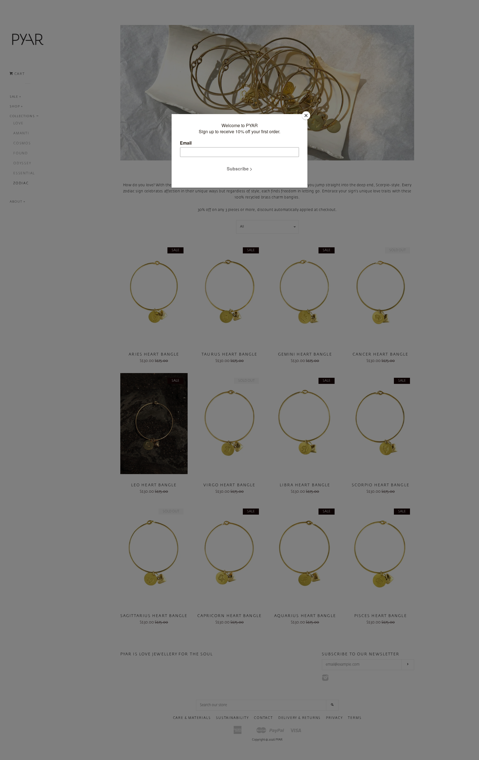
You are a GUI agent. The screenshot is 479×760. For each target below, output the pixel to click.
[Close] (306, 115)
